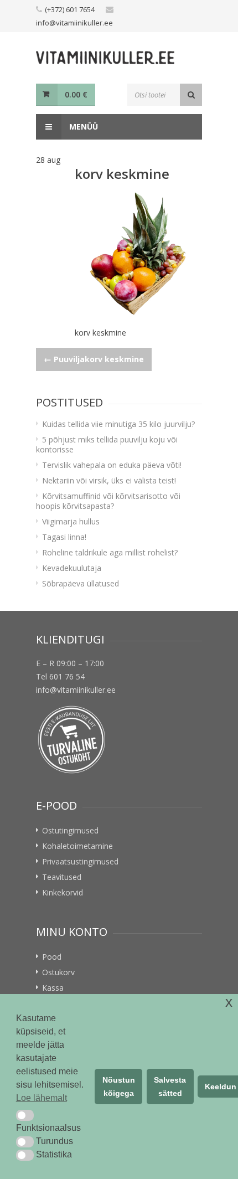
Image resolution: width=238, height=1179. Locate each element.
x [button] (228, 1002)
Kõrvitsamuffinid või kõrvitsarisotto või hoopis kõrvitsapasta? (108, 501)
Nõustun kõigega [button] (118, 1086)
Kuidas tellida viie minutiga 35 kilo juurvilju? (118, 424)
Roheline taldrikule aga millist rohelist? (110, 552)
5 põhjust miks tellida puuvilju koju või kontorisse (107, 444)
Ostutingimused (70, 830)
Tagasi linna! (64, 537)
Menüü (82, 126)
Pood (51, 956)
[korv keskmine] (138, 254)
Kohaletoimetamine (77, 846)
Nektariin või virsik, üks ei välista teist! (109, 480)
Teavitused (61, 877)
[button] (25, 1115)
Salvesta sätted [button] (170, 1086)
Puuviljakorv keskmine (94, 359)
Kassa (53, 987)
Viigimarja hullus (71, 521)
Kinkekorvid (62, 892)
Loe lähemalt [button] (41, 1098)
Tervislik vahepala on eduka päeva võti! (112, 465)
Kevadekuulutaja (71, 568)
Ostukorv (58, 972)
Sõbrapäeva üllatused (80, 583)
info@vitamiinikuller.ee (74, 23)
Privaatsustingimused (80, 861)
